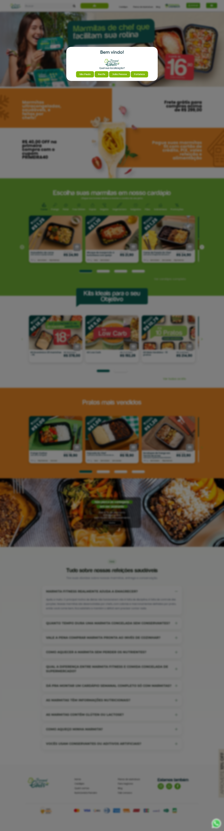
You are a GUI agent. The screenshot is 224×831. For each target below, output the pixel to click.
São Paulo (85, 74)
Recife (101, 74)
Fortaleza (139, 74)
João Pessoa (119, 74)
